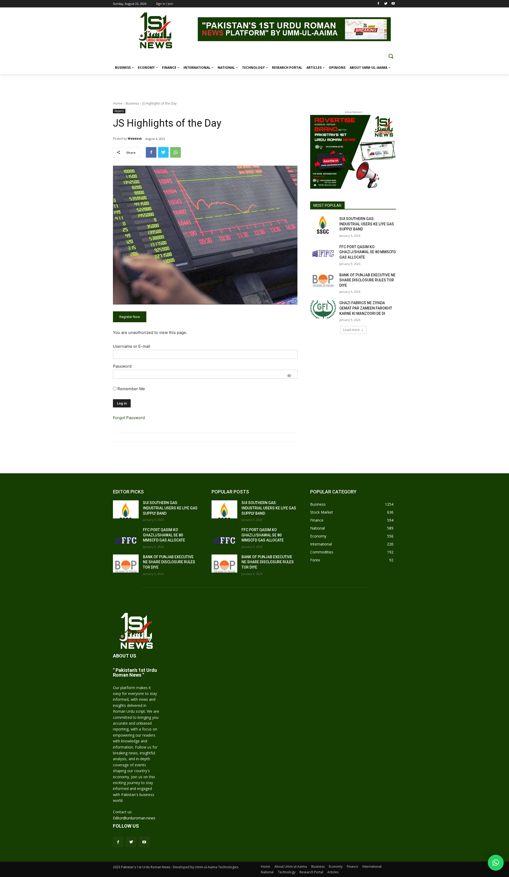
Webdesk (135, 138)
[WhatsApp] (175, 152)
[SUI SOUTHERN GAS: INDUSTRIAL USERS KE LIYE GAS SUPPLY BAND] (323, 225)
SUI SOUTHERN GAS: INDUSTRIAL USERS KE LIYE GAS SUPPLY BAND (366, 224)
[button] (390, 56)
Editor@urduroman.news (134, 817)
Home (117, 103)
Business (132, 103)
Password (122, 366)
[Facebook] (378, 4)
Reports (119, 111)
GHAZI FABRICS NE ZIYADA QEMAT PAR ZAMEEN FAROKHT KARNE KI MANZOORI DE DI (365, 308)
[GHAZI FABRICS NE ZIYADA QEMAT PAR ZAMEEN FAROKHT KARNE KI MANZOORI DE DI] (323, 309)
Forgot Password (129, 417)
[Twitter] (386, 4)
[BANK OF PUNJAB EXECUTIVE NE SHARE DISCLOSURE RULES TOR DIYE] (323, 282)
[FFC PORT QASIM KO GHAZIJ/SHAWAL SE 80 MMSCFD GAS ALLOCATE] (323, 253)
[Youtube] (393, 4)
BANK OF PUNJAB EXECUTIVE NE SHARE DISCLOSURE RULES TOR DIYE (367, 280)
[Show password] (289, 375)
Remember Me (130, 388)
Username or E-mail (131, 346)
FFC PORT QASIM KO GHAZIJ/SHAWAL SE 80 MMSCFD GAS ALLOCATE (367, 252)
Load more (351, 330)
